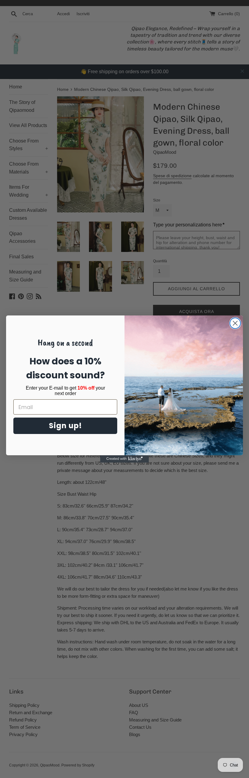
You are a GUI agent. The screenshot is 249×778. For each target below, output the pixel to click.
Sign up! (65, 426)
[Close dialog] (235, 323)
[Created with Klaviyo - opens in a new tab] (124, 459)
